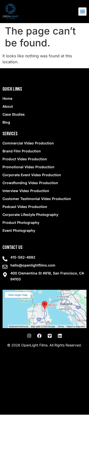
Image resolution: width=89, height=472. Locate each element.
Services (10, 134)
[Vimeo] (50, 336)
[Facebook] (39, 336)
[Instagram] (29, 336)
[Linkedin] (60, 336)
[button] (82, 11)
